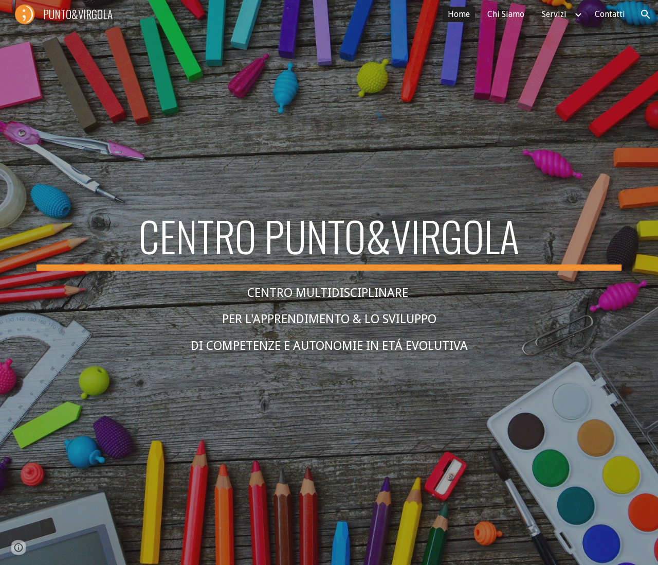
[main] (329, 241)
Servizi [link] (554, 14)
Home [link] (459, 14)
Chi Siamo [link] (505, 14)
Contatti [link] (610, 14)
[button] (645, 14)
